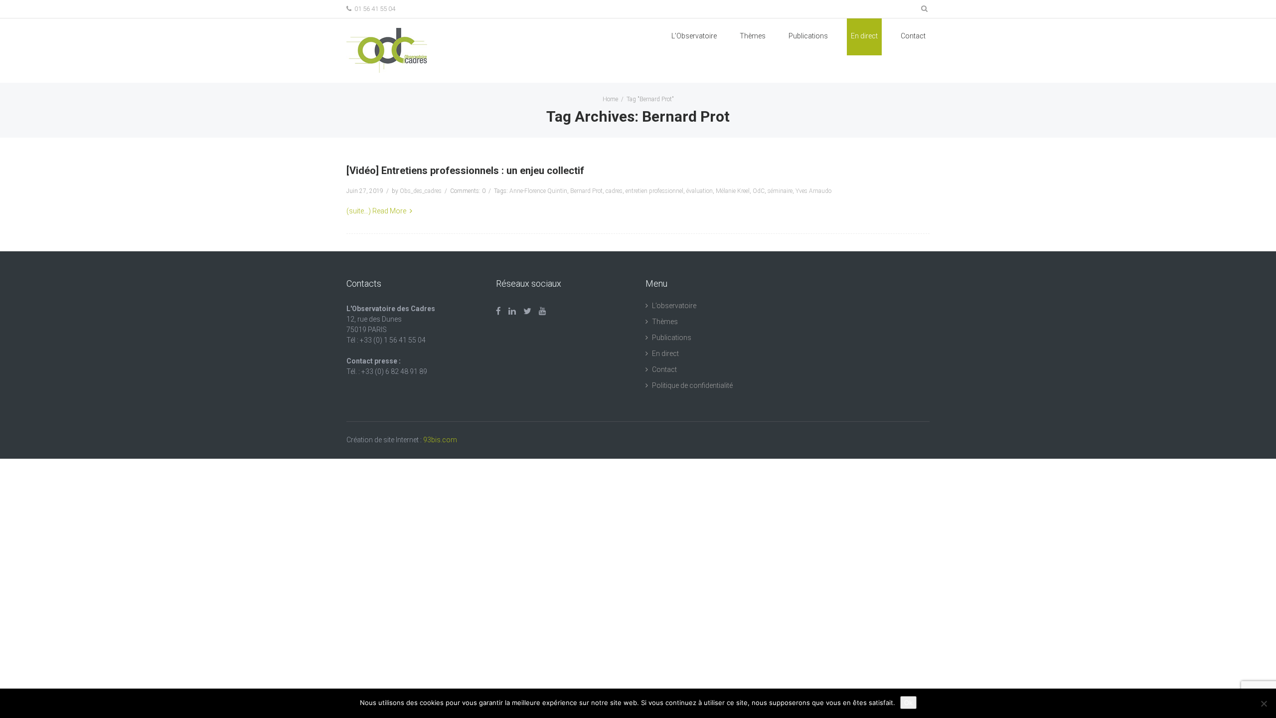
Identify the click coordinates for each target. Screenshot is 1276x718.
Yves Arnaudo (813, 190)
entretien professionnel (654, 190)
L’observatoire (674, 306)
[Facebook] (498, 311)
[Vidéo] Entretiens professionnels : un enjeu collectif (465, 170)
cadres (614, 190)
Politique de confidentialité (692, 385)
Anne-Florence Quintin (538, 190)
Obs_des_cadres (421, 190)
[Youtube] (542, 311)
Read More (389, 211)
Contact (913, 36)
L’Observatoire (694, 36)
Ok (908, 703)
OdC (759, 190)
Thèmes (753, 36)
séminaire (780, 190)
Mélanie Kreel (733, 190)
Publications (671, 338)
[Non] (1264, 704)
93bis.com (440, 440)
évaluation (699, 190)
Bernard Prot (586, 190)
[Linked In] (512, 311)
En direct (864, 36)
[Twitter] (527, 311)
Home (610, 99)
